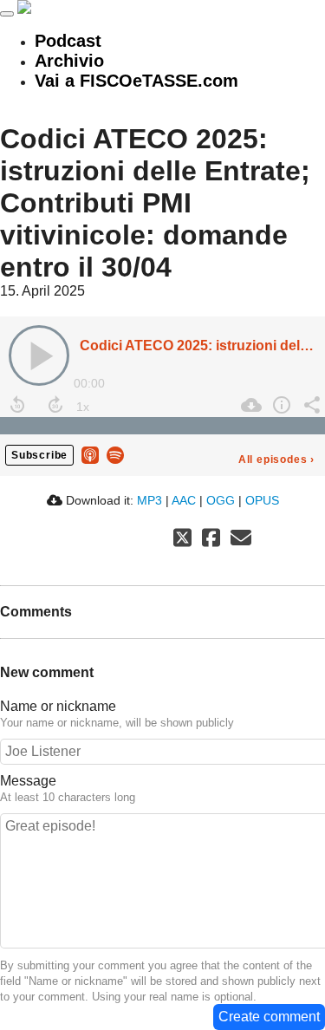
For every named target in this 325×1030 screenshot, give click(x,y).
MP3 (149, 500)
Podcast (68, 40)
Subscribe (39, 455)
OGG (220, 500)
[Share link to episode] (310, 404)
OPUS (262, 500)
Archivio (69, 60)
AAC (184, 500)
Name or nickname (58, 706)
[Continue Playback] (39, 355)
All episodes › (276, 459)
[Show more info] (279, 404)
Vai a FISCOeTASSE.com (136, 80)
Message (28, 780)
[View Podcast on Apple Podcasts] (90, 454)
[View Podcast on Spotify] (115, 454)
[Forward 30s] (55, 404)
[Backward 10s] (17, 404)
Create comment (269, 1016)
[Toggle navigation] (7, 13)
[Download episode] (249, 404)
